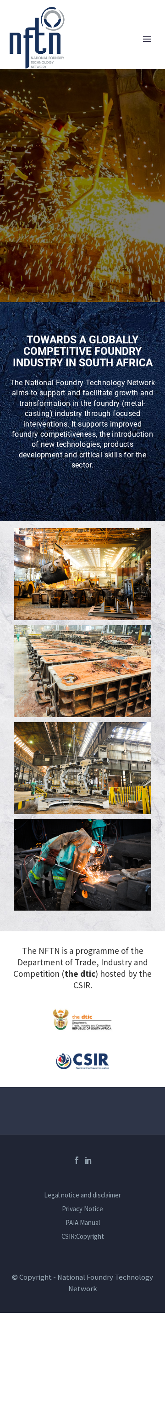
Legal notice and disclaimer (82, 1195)
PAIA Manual (83, 1223)
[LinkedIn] (88, 1160)
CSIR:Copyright (82, 1236)
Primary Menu (147, 39)
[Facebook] (76, 1160)
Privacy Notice (82, 1209)
